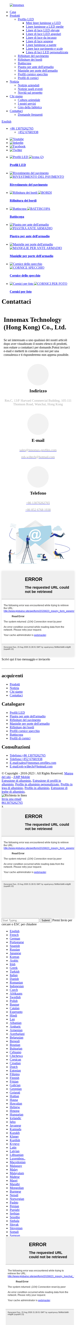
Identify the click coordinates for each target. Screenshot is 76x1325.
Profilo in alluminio (37, 788)
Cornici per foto (21, 291)
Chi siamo (16, 96)
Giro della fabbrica (30, 107)
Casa (13, 12)
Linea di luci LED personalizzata (47, 52)
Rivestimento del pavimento (29, 184)
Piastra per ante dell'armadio (36, 67)
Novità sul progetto (30, 92)
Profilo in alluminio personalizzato (37, 784)
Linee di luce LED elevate (43, 30)
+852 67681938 (28, 132)
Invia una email (11, 799)
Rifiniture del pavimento (33, 56)
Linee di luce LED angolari (43, 34)
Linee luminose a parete (41, 45)
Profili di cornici (28, 78)
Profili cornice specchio (33, 74)
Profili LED (18, 165)
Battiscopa (24, 63)
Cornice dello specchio (25, 275)
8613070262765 (12, 802)
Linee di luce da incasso (41, 37)
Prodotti (15, 15)
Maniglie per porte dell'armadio (38, 70)
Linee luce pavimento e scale (44, 48)
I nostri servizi (27, 103)
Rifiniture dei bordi (30, 59)
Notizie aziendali (28, 85)
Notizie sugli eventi (30, 89)
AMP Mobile (21, 777)
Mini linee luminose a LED (43, 23)
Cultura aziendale (29, 100)
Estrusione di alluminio (16, 780)
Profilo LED (26, 19)
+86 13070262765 (21, 128)
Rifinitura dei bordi (23, 200)
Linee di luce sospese (39, 41)
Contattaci (16, 111)
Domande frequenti (30, 114)
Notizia (14, 81)
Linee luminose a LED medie (45, 26)
